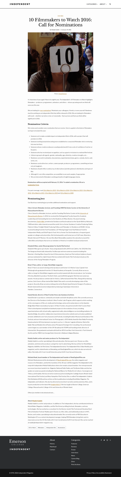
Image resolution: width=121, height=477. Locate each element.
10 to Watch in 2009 (67, 193)
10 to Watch (32, 427)
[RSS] (110, 440)
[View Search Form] (110, 4)
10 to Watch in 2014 (63, 190)
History (52, 444)
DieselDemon (62, 93)
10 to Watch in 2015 (49, 190)
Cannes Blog (75, 458)
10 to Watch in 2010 (51, 193)
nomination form (33, 185)
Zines (73, 461)
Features (60, 16)
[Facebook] (101, 440)
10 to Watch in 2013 (76, 190)
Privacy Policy (91, 473)
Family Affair (40, 221)
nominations (61, 427)
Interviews (74, 452)
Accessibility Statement (104, 473)
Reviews (74, 447)
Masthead (53, 447)
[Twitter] (104, 440)
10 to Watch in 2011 (38, 193)
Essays (73, 449)
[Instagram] (107, 440)
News (73, 455)
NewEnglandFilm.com (64, 360)
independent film (51, 427)
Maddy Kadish (56, 29)
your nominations (45, 110)
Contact (52, 449)
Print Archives (75, 464)
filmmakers (41, 427)
